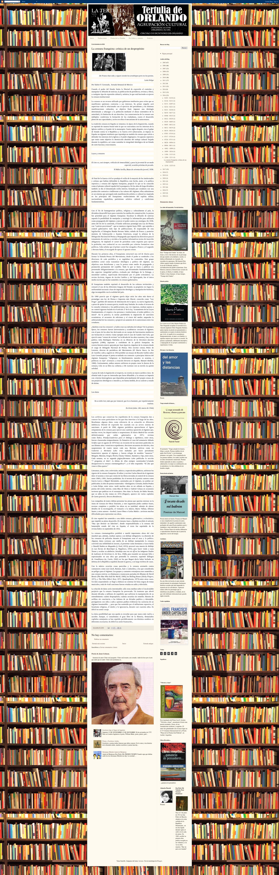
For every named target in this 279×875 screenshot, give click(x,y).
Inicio (92, 38)
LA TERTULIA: (109, 10)
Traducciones (102, 38)
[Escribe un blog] (114, 628)
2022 (164, 184)
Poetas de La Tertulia (118, 38)
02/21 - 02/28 (168, 110)
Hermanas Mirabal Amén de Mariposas (114, 752)
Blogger (159, 861)
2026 (164, 196)
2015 (164, 92)
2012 (164, 83)
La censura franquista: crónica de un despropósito (175, 161)
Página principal (167, 54)
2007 (164, 68)
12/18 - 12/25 (168, 165)
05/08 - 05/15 (168, 116)
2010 (164, 77)
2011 (164, 80)
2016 (164, 95)
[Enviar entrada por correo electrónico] (108, 628)
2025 (164, 193)
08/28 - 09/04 (168, 142)
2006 (164, 66)
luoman (141, 861)
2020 (164, 178)
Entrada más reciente (98, 643)
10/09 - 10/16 (168, 151)
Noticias (150, 38)
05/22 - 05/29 (168, 119)
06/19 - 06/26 (168, 131)
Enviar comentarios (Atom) (108, 647)
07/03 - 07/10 (168, 133)
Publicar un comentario (101, 639)
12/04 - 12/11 (168, 157)
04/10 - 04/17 (168, 113)
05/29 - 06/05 (168, 122)
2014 (164, 89)
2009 (164, 74)
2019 (164, 175)
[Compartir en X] (116, 628)
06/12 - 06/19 (168, 128)
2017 (164, 169)
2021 (164, 181)
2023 (164, 187)
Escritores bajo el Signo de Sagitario (113, 730)
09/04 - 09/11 (168, 145)
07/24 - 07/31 (168, 139)
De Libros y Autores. (136, 38)
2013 (164, 86)
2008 (164, 71)
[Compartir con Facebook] (118, 628)
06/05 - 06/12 (168, 125)
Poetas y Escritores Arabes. (110, 741)
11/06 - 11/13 (168, 154)
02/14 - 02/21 (168, 107)
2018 (164, 172)
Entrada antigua (148, 643)
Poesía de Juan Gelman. (101, 653)
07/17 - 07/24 (168, 136)
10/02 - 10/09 (168, 148)
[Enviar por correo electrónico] (112, 628)
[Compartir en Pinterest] (120, 628)
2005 (164, 62)
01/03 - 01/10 (168, 98)
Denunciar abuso (166, 202)
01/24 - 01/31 (168, 101)
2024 (164, 190)
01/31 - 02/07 (168, 104)
